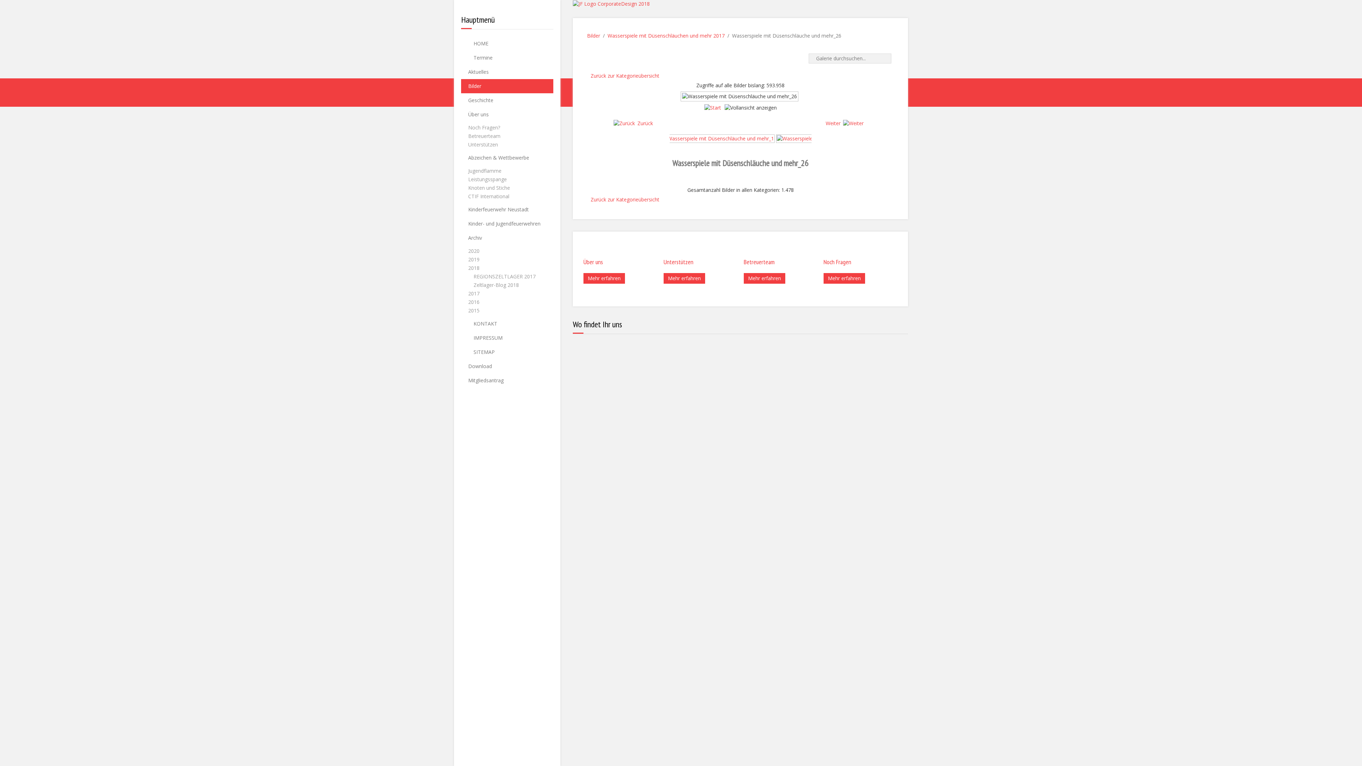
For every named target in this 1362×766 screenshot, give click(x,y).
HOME (480, 43)
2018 (474, 268)
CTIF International (488, 196)
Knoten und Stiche (489, 187)
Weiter (833, 123)
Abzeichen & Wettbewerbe (498, 157)
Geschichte (480, 100)
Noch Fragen (837, 262)
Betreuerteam (484, 136)
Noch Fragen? (484, 127)
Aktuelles (478, 71)
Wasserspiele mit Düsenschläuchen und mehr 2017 (666, 35)
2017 (474, 293)
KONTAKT (484, 323)
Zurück (645, 123)
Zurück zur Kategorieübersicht (625, 75)
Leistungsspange (487, 179)
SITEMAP (483, 352)
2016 (474, 302)
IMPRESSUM (487, 337)
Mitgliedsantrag (486, 380)
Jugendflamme (485, 170)
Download (480, 366)
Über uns (478, 114)
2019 (474, 259)
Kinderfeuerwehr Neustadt (498, 209)
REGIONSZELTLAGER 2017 (505, 276)
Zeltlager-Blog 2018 (496, 285)
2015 (474, 310)
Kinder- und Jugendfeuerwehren (504, 223)
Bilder (474, 86)
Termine (482, 57)
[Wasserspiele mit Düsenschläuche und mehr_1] (718, 138)
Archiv (475, 237)
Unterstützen (483, 144)
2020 (474, 251)
